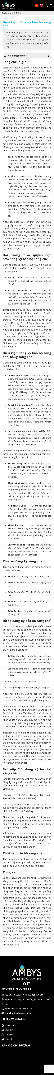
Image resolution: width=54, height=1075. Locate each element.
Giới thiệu (9, 1030)
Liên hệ (8, 1039)
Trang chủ (6, 13)
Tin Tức (9, 1034)
